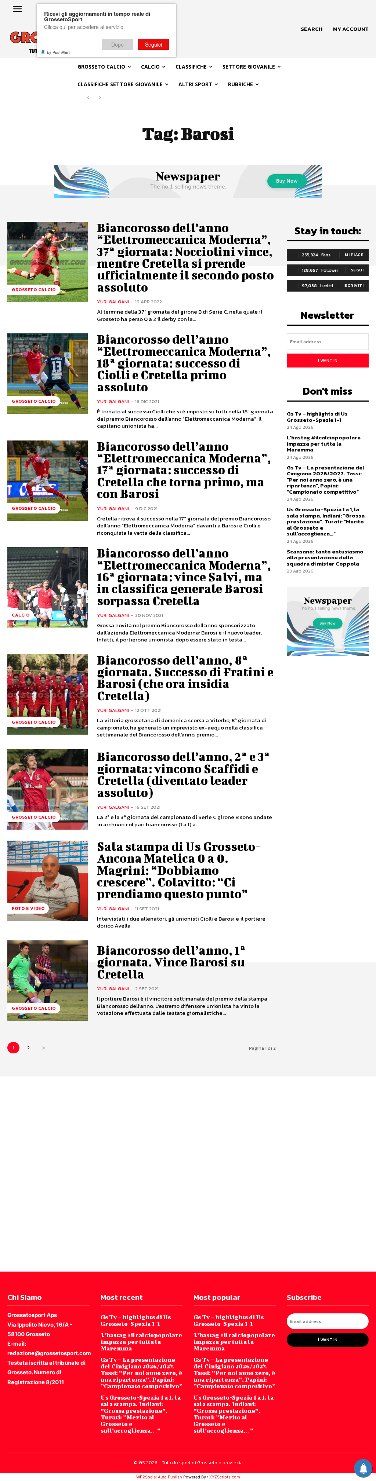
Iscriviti (353, 285)
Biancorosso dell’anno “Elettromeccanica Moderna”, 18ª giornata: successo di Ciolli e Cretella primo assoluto (184, 363)
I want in (327, 360)
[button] (311, 29)
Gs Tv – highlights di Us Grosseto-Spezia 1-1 (317, 416)
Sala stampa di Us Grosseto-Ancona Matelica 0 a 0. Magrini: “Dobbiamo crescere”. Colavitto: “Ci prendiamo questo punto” (179, 870)
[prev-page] (88, 97)
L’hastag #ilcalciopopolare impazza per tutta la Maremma (324, 443)
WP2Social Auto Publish (159, 1477)
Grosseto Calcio (34, 289)
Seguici (153, 44)
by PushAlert (58, 52)
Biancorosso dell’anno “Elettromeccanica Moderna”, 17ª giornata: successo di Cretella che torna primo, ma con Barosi (184, 470)
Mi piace (354, 254)
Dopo (117, 44)
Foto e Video (28, 908)
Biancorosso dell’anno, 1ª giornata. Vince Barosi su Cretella (171, 962)
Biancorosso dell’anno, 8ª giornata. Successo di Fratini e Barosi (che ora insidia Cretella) (185, 677)
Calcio (20, 615)
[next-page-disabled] (99, 97)
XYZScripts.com (224, 1477)
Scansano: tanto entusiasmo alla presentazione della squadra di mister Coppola (325, 557)
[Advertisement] (188, 1173)
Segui (357, 270)
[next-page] (43, 1047)
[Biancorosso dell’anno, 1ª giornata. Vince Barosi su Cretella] (47, 980)
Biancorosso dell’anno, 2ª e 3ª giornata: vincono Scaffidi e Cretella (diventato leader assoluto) (183, 774)
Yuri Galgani (113, 301)
